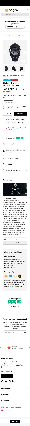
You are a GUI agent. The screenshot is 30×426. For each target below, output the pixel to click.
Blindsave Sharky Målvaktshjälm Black (15, 35)
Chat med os (7, 376)
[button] (28, 10)
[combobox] (15, 14)
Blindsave (5, 75)
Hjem (4, 35)
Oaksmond (18, 407)
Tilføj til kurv (20, 113)
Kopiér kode (20, 27)
